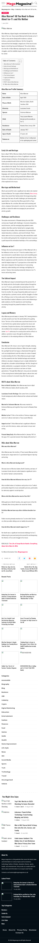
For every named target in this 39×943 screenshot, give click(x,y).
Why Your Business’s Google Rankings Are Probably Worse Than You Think (9, 644)
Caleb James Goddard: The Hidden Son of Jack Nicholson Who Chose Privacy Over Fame (25, 841)
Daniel (18, 833)
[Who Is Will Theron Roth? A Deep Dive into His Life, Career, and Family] (7, 828)
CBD (3, 696)
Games (4, 732)
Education (5, 712)
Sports (4, 764)
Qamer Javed (20, 806)
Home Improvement (9, 744)
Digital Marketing (8, 708)
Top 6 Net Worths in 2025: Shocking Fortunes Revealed (24, 802)
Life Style (5, 748)
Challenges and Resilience (11, 71)
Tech (3, 768)
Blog (3, 688)
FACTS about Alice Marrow (11, 82)
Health (4, 740)
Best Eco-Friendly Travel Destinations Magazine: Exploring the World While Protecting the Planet (8, 621)
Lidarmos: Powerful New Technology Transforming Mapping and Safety (23, 814)
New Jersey (33, 193)
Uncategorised (7, 780)
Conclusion (7, 80)
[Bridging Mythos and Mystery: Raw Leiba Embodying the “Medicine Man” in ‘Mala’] (29, 586)
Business (5, 692)
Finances (5, 724)
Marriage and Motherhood (11, 68)
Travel (4, 776)
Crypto (4, 704)
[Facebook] (19, 558)
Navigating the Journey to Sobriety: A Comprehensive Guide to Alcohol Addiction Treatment (9, 597)
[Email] (35, 558)
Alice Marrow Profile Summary (12, 64)
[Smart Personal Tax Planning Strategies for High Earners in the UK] (29, 610)
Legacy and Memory (9, 77)
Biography (5, 684)
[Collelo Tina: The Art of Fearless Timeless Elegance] (10, 657)
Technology (6, 772)
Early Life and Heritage (10, 66)
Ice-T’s (8, 331)
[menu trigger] (4, 3)
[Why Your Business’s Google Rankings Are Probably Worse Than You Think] (10, 633)
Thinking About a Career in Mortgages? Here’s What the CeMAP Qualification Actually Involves (28, 645)
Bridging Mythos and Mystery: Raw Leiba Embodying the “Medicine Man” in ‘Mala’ (28, 596)
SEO (3, 756)
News (4, 752)
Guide (4, 736)
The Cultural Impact (9, 75)
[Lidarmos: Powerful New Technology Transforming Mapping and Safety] (7, 815)
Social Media (6, 760)
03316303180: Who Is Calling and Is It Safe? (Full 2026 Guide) (28, 668)
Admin (18, 820)
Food (3, 728)
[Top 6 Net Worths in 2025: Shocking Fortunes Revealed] (7, 804)
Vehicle (4, 784)
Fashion (4, 720)
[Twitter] (24, 558)
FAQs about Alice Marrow (11, 84)
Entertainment (7, 716)
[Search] (35, 3)
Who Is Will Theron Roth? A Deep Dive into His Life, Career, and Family (26, 828)
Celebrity (5, 13)
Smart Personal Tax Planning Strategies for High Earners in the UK (28, 620)
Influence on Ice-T (8, 73)
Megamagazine (23, 552)
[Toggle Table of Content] (18, 61)
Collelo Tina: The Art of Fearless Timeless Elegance (9, 667)
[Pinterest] (30, 558)
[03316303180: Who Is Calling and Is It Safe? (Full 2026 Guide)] (29, 657)
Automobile (6, 680)
